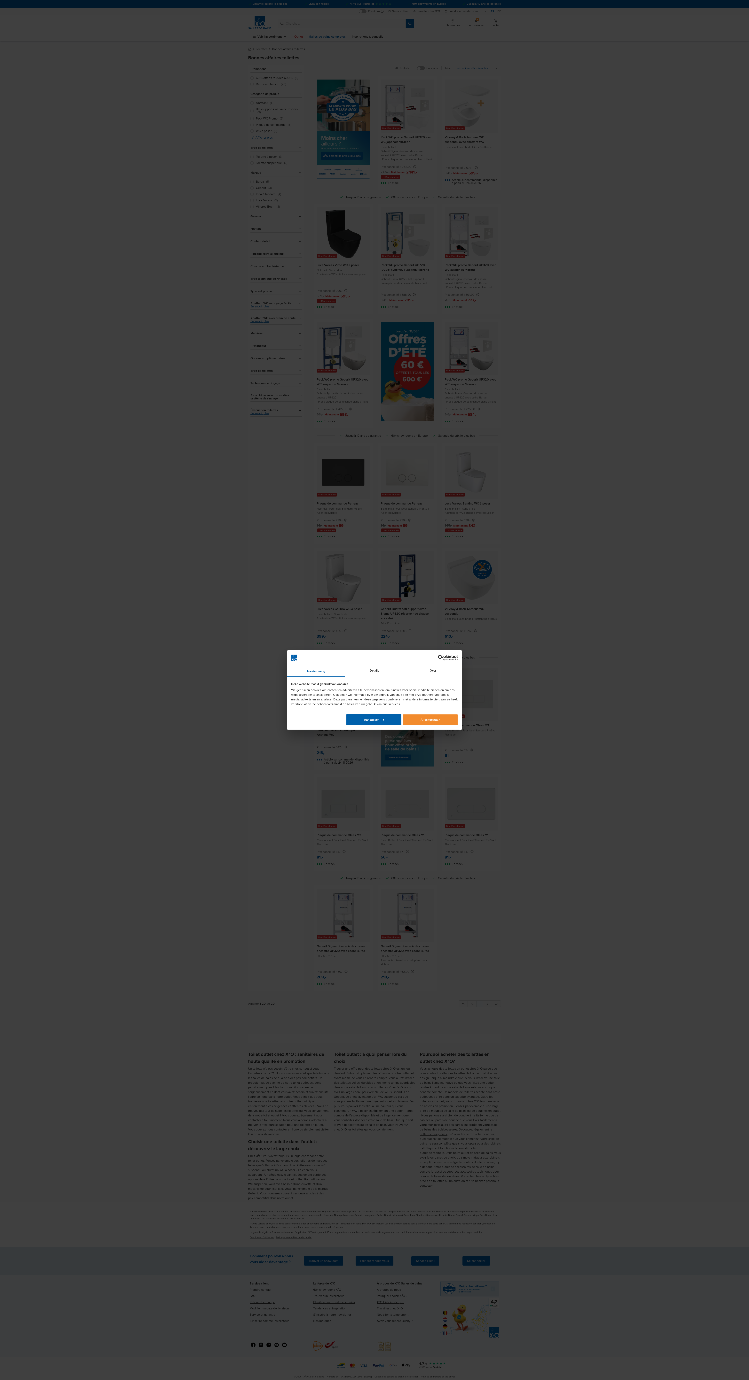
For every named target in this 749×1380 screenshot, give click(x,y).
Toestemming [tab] (316, 671)
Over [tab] (433, 670)
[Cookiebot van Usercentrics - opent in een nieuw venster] (441, 658)
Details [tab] (374, 670)
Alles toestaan (430, 719)
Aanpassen (371, 719)
